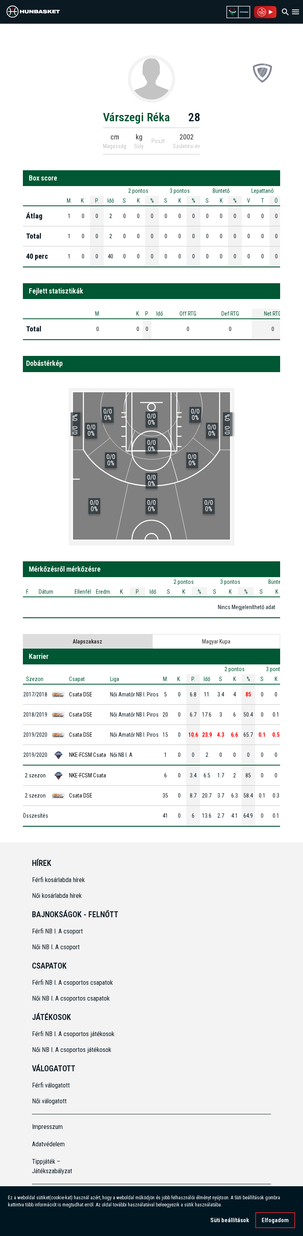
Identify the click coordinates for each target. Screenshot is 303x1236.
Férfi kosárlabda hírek (58, 880)
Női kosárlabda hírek (57, 895)
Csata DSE (80, 694)
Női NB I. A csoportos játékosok (71, 1050)
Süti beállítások (229, 1220)
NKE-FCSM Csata (87, 755)
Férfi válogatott (51, 1085)
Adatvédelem (48, 1144)
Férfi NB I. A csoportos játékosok (73, 1034)
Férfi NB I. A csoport (57, 931)
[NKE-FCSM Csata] (262, 73)
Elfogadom (275, 1220)
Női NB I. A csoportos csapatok (71, 998)
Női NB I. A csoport (56, 947)
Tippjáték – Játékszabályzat (52, 1166)
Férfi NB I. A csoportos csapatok (73, 982)
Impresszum (47, 1127)
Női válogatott (49, 1101)
